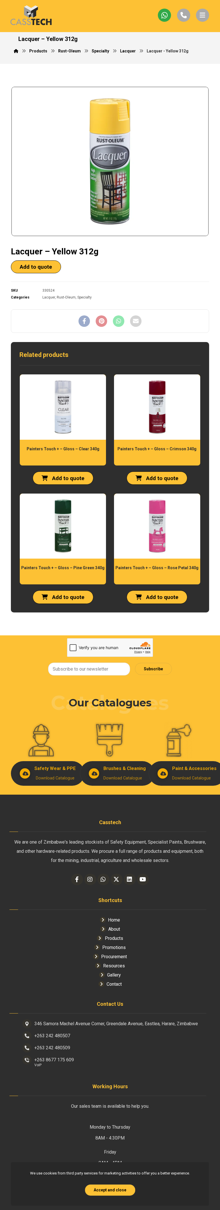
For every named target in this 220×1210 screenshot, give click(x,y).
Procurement (114, 956)
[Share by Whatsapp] (118, 321)
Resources (114, 966)
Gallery (114, 975)
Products (114, 938)
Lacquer (48, 297)
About (114, 929)
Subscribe (153, 669)
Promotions (114, 947)
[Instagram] (90, 879)
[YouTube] (143, 879)
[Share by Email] (136, 321)
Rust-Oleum (66, 297)
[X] (117, 879)
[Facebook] (77, 879)
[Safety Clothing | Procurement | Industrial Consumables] (31, 16)
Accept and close (110, 1190)
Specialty (84, 297)
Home (114, 920)
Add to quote (36, 267)
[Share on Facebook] (84, 321)
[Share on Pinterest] (101, 321)
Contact (114, 984)
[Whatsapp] (103, 879)
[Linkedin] (130, 879)
